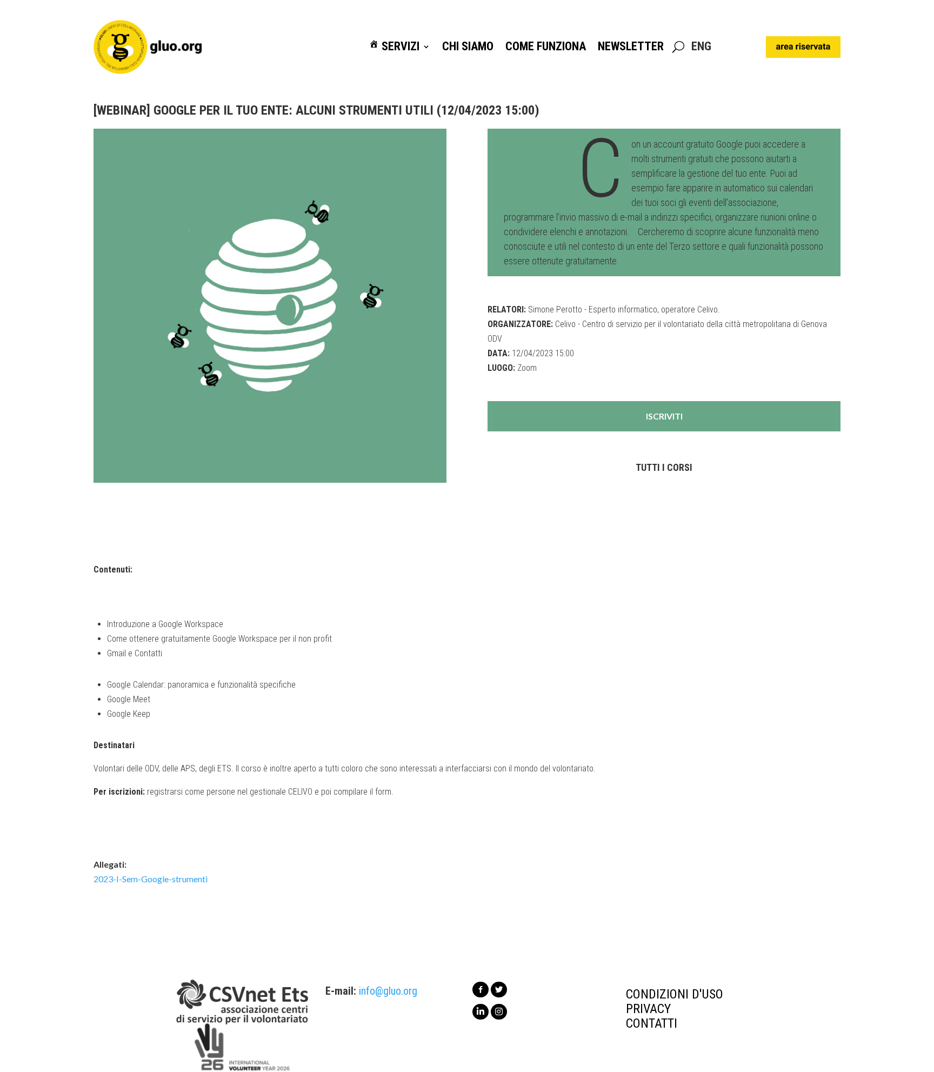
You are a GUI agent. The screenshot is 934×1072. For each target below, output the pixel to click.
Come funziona (545, 47)
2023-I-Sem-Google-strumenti (151, 879)
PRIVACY (648, 1008)
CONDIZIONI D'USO (674, 994)
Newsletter (631, 47)
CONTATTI (651, 1023)
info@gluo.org (388, 990)
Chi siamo (467, 47)
